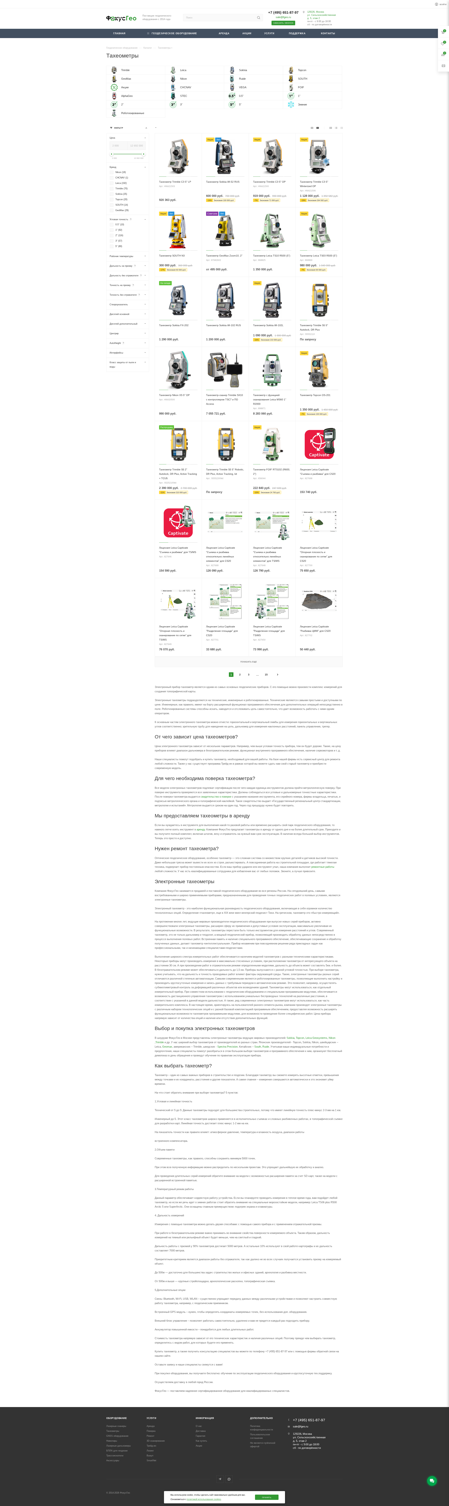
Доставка (201, 1431)
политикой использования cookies (204, 1499)
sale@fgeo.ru (283, 17)
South (257, 1046)
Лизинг (150, 1450)
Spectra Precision (227, 1046)
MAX (229, 1479)
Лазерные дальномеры (118, 1445)
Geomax (167, 1046)
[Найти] (258, 17)
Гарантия (200, 1436)
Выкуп (150, 1455)
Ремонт (150, 1436)
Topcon (300, 1037)
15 (266, 674)
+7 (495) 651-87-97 (283, 12)
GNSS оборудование (117, 1436)
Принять (267, 1497)
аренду (201, 829)
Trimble (160, 1042)
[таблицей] (341, 128)
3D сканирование (156, 1441)
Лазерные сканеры (116, 1426)
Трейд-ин (151, 1445)
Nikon (332, 1037)
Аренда (151, 1426)
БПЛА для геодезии (117, 1450)
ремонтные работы (322, 866)
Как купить (201, 1441)
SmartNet (151, 1460)
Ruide (265, 1046)
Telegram (220, 1479)
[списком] (336, 128)
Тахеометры (112, 1431)
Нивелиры (111, 1441)
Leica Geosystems (316, 1037)
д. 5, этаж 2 (313, 18)
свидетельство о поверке (216, 796)
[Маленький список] (312, 128)
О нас (199, 1426)
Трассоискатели (114, 1455)
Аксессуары (112, 1460)
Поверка (151, 1431)
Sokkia (290, 1037)
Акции (199, 1445)
